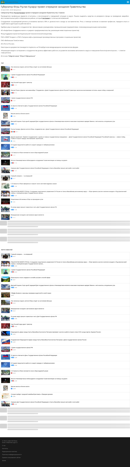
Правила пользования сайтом (11, 457)
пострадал (46, 18)
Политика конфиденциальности (12, 454)
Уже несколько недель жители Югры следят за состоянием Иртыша (31, 67)
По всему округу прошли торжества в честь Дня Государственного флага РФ (34, 207)
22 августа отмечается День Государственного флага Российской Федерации (34, 106)
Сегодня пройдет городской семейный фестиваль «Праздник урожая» (32, 394)
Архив (4, 460)
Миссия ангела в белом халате (20, 113)
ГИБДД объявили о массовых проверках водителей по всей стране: (31, 293)
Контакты (5, 448)
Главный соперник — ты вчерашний (21, 176)
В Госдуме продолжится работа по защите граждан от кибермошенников (32, 145)
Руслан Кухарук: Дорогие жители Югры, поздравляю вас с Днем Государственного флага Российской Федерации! (45, 129)
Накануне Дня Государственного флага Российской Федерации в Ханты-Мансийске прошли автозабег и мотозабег (45, 168)
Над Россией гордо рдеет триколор (21, 82)
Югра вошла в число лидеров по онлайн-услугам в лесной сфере (30, 277)
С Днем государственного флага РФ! (22, 98)
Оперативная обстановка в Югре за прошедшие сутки (27, 199)
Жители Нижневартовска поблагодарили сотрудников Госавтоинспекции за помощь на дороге (39, 160)
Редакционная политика (9, 451)
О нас (4, 445)
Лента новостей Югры (9, 463)
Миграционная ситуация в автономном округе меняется (27, 215)
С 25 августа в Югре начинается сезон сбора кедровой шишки (29, 152)
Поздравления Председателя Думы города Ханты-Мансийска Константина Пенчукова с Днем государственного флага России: (49, 340)
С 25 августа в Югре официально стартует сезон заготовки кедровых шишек (34, 183)
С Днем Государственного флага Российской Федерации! (28, 74)
